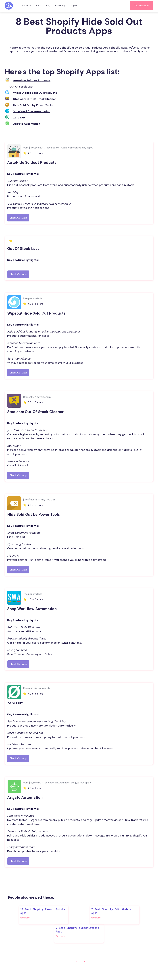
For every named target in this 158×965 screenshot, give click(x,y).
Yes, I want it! (141, 5)
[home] (9, 6)
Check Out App (18, 217)
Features (26, 5)
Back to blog (79, 962)
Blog (48, 5)
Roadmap (60, 5)
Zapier (74, 5)
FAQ (38, 5)
